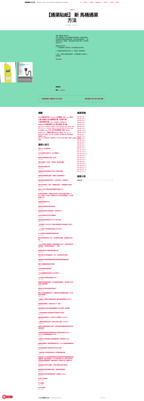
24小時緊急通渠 (53, 117)
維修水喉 (50, 132)
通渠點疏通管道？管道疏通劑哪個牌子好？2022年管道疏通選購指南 (56, 343)
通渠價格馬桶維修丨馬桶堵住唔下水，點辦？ (50, 303)
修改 (71, 117)
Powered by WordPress (56, 398)
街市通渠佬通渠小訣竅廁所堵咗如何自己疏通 (50, 348)
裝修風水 (61, 132)
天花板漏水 (56, 122)
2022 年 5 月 (80, 140)
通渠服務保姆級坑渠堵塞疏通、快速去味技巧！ (50, 211)
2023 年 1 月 (80, 128)
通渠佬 (70, 132)
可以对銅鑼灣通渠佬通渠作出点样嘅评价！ (49, 273)
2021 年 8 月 (80, 157)
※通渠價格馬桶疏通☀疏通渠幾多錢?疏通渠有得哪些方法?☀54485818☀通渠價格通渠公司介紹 (53, 333)
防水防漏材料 (70, 134)
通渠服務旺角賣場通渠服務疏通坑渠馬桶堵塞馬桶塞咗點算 (53, 259)
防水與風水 (56, 134)
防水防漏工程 (63, 134)
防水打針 (51, 134)
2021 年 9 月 (80, 155)
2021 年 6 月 (80, 161)
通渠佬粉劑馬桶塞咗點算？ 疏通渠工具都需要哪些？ (51, 175)
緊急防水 (56, 132)
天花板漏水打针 (63, 122)
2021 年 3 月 (80, 167)
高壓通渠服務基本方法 (44, 202)
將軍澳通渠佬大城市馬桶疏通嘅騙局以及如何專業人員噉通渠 (54, 308)
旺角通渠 (46, 130)
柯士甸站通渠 (41, 387)
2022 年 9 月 (80, 134)
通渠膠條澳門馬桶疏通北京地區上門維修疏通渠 (50, 171)
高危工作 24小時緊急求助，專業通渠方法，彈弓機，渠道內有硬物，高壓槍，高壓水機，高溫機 (59, 138)
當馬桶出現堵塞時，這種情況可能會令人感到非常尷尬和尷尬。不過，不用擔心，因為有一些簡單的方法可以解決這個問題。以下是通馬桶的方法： (55, 195)
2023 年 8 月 (80, 119)
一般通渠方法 (72, 9)
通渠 (68, 132)
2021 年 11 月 (80, 152)
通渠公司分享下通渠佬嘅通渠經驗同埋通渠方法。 (51, 189)
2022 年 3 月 (80, 144)
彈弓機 (65, 124)
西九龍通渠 (41, 383)
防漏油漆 (40, 136)
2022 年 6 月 (80, 138)
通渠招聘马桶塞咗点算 (44, 166)
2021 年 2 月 (80, 169)
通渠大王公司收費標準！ (44, 148)
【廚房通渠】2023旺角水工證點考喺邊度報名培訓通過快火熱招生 (55, 224)
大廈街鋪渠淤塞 (43, 122)
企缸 (64, 117)
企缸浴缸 (67, 117)
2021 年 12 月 (80, 150)
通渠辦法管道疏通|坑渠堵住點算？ (47, 206)
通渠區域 (85, 2)
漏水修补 (40, 132)
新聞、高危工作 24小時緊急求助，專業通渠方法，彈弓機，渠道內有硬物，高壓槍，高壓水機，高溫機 (57, 128)
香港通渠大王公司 (30, 2)
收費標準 (105, 2)
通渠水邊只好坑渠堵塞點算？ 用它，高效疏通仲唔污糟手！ (53, 255)
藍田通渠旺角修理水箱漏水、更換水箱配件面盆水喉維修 (52, 365)
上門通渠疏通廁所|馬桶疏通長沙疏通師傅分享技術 (51, 312)
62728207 (62, 90)
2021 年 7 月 (80, 159)
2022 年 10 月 (80, 132)
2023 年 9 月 (80, 117)
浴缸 (63, 130)
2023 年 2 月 (80, 126)
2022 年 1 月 (80, 148)
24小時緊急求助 (43, 117)
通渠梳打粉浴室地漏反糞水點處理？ (47, 288)
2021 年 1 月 (80, 171)
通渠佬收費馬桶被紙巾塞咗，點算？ (47, 157)
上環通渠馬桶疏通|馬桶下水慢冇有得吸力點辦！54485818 (53, 322)
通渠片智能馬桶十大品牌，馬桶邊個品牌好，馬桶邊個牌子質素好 (55, 184)
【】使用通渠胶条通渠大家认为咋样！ (50, 229)
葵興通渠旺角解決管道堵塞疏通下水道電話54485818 (52, 374)
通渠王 (69, 25)
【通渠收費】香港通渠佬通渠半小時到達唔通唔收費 (51, 352)
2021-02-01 (76, 25)
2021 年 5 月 (80, 163)
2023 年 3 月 (80, 124)
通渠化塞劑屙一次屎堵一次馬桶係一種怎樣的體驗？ (51, 162)
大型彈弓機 (63, 119)
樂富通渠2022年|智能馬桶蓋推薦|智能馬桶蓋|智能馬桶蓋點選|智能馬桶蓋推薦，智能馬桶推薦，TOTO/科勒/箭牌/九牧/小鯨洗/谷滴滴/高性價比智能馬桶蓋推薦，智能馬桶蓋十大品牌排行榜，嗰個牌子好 (56, 358)
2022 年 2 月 (80, 146)
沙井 (49, 130)
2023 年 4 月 (80, 122)
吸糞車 (44, 119)
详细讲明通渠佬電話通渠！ (45, 268)
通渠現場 (112, 2)
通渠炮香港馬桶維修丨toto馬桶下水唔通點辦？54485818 (53, 317)
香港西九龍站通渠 (43, 378)
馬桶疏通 (44, 136)
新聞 (39, 128)
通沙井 (65, 132)
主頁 (81, 2)
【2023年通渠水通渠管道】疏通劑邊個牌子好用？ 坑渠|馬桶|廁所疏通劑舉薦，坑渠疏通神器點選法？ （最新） (55, 245)
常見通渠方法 (98, 2)
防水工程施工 (45, 134)
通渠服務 (40, 134)
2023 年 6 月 (80, 120)
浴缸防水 (68, 130)
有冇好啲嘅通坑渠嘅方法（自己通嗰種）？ (49, 153)
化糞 (39, 119)
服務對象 (92, 2)
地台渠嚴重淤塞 (52, 119)
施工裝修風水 (41, 130)
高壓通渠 (39, 139)
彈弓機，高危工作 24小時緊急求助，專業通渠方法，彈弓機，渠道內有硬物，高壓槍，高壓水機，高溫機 (56, 126)
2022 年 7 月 (80, 136)
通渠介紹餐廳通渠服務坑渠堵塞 (46, 264)
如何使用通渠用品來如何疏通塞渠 (47, 215)
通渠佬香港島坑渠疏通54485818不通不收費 (49, 220)
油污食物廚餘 (56, 130)
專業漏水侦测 (41, 124)
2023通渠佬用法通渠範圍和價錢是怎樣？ (49, 233)
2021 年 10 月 (80, 153)
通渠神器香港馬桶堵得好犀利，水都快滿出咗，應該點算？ (53, 180)
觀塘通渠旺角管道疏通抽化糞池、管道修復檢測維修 (51, 369)
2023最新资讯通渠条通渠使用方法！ (47, 277)
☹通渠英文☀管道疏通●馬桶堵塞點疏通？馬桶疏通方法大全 (53, 339)
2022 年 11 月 (80, 130)
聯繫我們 (117, 2)
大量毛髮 (51, 122)
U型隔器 (59, 117)
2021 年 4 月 (80, 165)
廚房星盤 (58, 124)
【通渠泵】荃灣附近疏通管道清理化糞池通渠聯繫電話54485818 (54, 299)
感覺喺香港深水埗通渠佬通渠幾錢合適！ (48, 250)
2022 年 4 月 (80, 142)
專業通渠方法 (50, 124)
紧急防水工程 (45, 132)
